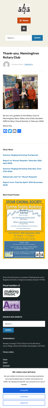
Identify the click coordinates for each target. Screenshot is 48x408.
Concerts (29, 64)
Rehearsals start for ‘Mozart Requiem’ (20, 177)
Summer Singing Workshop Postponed (20, 155)
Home (5, 359)
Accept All (24, 390)
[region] (24, 388)
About (5, 363)
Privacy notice (8, 352)
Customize (24, 397)
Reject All (24, 403)
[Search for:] (18, 38)
